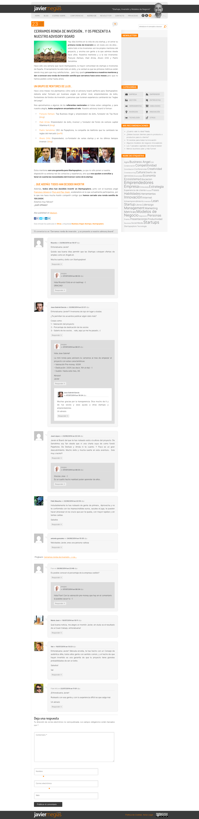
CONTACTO (119, 16)
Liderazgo (148, 204)
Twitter (146, 15)
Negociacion (143, 216)
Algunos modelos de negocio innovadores (144, 143)
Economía (149, 175)
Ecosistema (132, 179)
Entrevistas (155, 100)
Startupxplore (98, 224)
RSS (150, 15)
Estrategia (156, 187)
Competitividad (146, 165)
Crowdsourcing (130, 173)
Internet (147, 197)
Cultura (140, 172)
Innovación (155, 112)
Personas (154, 215)
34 (48, 218)
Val (52, 647)
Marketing (151, 208)
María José (55, 620)
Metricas (130, 212)
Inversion (133, 112)
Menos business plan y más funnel (141, 149)
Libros (139, 204)
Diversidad (138, 176)
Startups (88, 224)
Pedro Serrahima (47, 130)
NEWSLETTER (105, 16)
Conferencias (140, 169)
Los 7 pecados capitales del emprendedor (144, 146)
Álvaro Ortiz (44, 138)
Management (134, 208)
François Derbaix (46, 114)
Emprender (155, 94)
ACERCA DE (92, 16)
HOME (37, 16)
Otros (59, 224)
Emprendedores (138, 182)
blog (42, 117)
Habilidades (155, 106)
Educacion (146, 179)
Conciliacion (129, 169)
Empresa (133, 94)
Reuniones (127, 223)
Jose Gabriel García (58, 307)
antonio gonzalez (57, 538)
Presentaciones (138, 219)
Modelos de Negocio (140, 213)
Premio (127, 219)
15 (115, 24)
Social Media (137, 223)
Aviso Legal (148, 815)
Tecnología (134, 118)
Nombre (40, 772)
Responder (57, 264)
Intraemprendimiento (134, 201)
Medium (53, 213)
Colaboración (129, 166)
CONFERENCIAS (77, 16)
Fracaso (148, 190)
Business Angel (78, 224)
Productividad (155, 219)
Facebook (143, 15)
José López (55, 436)
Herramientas (135, 106)
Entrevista (144, 187)
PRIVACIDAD (133, 16)
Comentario (41, 735)
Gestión (132, 100)
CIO (152, 162)
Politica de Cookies (133, 815)
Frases (155, 190)
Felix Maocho (56, 501)
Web (38, 795)
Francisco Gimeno (42, 192)
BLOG (46, 16)
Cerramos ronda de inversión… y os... (60, 557)
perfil (60, 133)
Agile (126, 162)
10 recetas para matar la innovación (141, 140)
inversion (147, 201)
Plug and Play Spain (61, 192)
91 (37, 218)
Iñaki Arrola (44, 122)
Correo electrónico (44, 784)
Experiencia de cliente (135, 190)
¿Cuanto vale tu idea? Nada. (138, 131)
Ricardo (54, 243)
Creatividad (154, 168)
